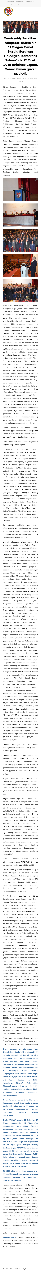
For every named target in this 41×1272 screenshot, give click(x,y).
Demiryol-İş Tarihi (16, 5)
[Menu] (35, 11)
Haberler (18, 78)
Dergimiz (26, 5)
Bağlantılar (29, 1)
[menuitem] (10, 1)
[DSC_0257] (20, 27)
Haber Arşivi (19, 1)
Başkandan (11, 1)
